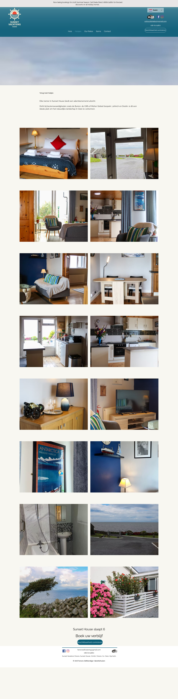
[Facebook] (158, 16)
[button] (155, 30)
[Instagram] (162, 16)
